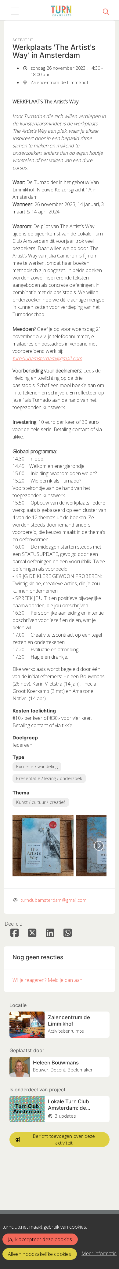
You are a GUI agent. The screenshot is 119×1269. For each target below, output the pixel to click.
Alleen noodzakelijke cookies (39, 1254)
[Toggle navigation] (14, 11)
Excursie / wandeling (36, 766)
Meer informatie (99, 1253)
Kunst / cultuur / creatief (40, 802)
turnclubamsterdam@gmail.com (47, 358)
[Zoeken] (106, 11)
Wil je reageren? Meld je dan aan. (48, 980)
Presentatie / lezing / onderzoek (49, 778)
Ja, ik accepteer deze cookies (40, 1239)
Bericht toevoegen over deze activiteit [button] (64, 1139)
